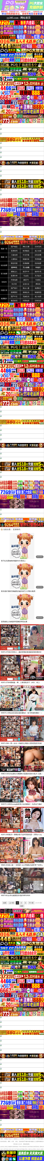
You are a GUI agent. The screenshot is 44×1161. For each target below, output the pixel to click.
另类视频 (38, 259)
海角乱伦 (26, 292)
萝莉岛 (38, 284)
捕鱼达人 (14, 271)
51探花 (38, 280)
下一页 (31, 903)
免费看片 (4, 298)
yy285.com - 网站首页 (19, 17)
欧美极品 (26, 251)
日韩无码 (38, 301)
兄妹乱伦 (26, 296)
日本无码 (38, 247)
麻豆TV (26, 280)
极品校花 (14, 301)
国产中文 (14, 296)
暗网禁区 (14, 292)
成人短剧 (38, 296)
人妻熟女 (14, 259)
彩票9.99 (14, 276)
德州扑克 (38, 271)
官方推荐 (4, 274)
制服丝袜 (26, 259)
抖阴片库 (4, 290)
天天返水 (38, 276)
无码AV (4, 282)
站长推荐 (4, 265)
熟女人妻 (26, 288)
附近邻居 (14, 263)
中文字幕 (26, 255)
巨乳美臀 (38, 255)
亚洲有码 (14, 251)
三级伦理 (14, 255)
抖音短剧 (14, 280)
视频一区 (4, 249)
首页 (4, 903)
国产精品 (14, 247)
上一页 (11, 903)
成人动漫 (38, 251)
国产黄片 (14, 288)
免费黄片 (38, 288)
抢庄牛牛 (26, 271)
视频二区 (4, 257)
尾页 (21, 906)
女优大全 (26, 284)
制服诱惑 (38, 292)
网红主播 (26, 247)
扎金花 (26, 276)
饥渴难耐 (26, 263)
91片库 (14, 284)
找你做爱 (38, 263)
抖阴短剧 (26, 301)
